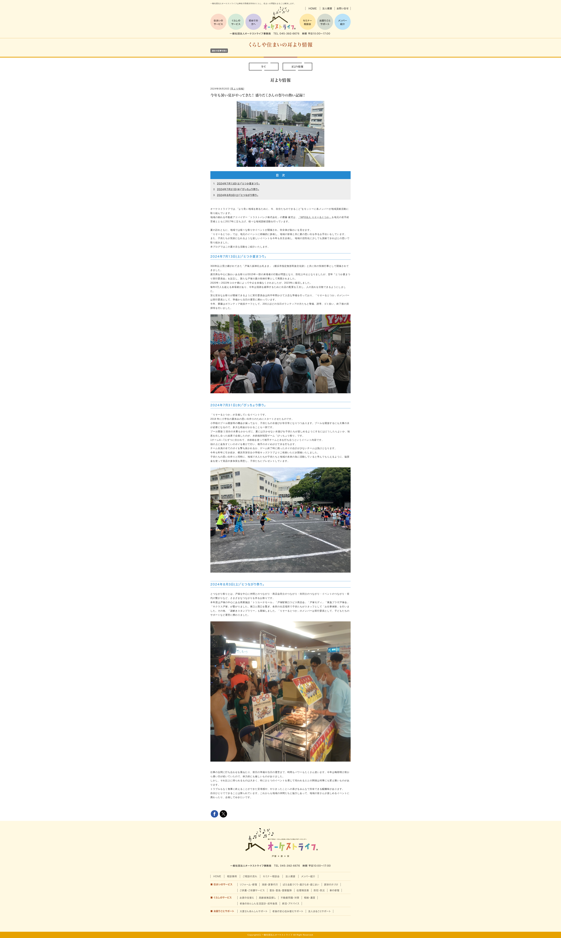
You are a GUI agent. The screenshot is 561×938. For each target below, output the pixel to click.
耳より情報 (237, 88)
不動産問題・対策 (290, 898)
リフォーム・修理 (248, 884)
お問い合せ (343, 8)
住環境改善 (303, 890)
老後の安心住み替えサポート (287, 911)
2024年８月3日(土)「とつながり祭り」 (237, 195)
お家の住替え (247, 898)
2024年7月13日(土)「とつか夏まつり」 (238, 183)
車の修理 (334, 890)
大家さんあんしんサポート (254, 911)
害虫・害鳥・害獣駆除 (281, 890)
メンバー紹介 (308, 876)
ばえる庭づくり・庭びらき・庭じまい (301, 884)
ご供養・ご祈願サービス (252, 890)
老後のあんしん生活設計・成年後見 (258, 903)
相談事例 (232, 876)
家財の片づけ (331, 884)
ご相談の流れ (250, 876)
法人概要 (327, 8)
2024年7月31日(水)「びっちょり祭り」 (238, 189)
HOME (313, 8)
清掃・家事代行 (270, 884)
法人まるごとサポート (319, 911)
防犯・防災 (319, 890)
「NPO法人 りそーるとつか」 (315, 217)
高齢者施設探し (267, 898)
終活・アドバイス (290, 903)
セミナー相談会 (271, 876)
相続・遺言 (309, 898)
